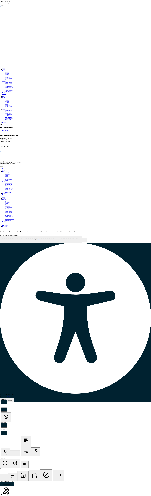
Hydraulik (7, 72)
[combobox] (41, 239)
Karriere (4, 92)
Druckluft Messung (9, 87)
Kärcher (6, 76)
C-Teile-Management (9, 90)
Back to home (5, 130)
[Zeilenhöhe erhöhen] (4, 425)
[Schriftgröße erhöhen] (4, 402)
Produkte (4, 70)
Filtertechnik (7, 77)
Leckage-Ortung (8, 89)
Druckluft (7, 74)
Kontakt (4, 94)
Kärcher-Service (8, 83)
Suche (1, 5)
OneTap (9, 396)
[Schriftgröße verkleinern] (4, 409)
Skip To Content (3, 481)
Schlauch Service (8, 86)
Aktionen (7, 79)
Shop (3, 69)
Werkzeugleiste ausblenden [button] (7, 400)
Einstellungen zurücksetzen (7, 484)
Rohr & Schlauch (8, 78)
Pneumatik (7, 73)
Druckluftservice (8, 82)
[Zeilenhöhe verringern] (4, 433)
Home (3, 68)
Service (3, 81)
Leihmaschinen (8, 91)
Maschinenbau (8, 85)
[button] (84, 240)
